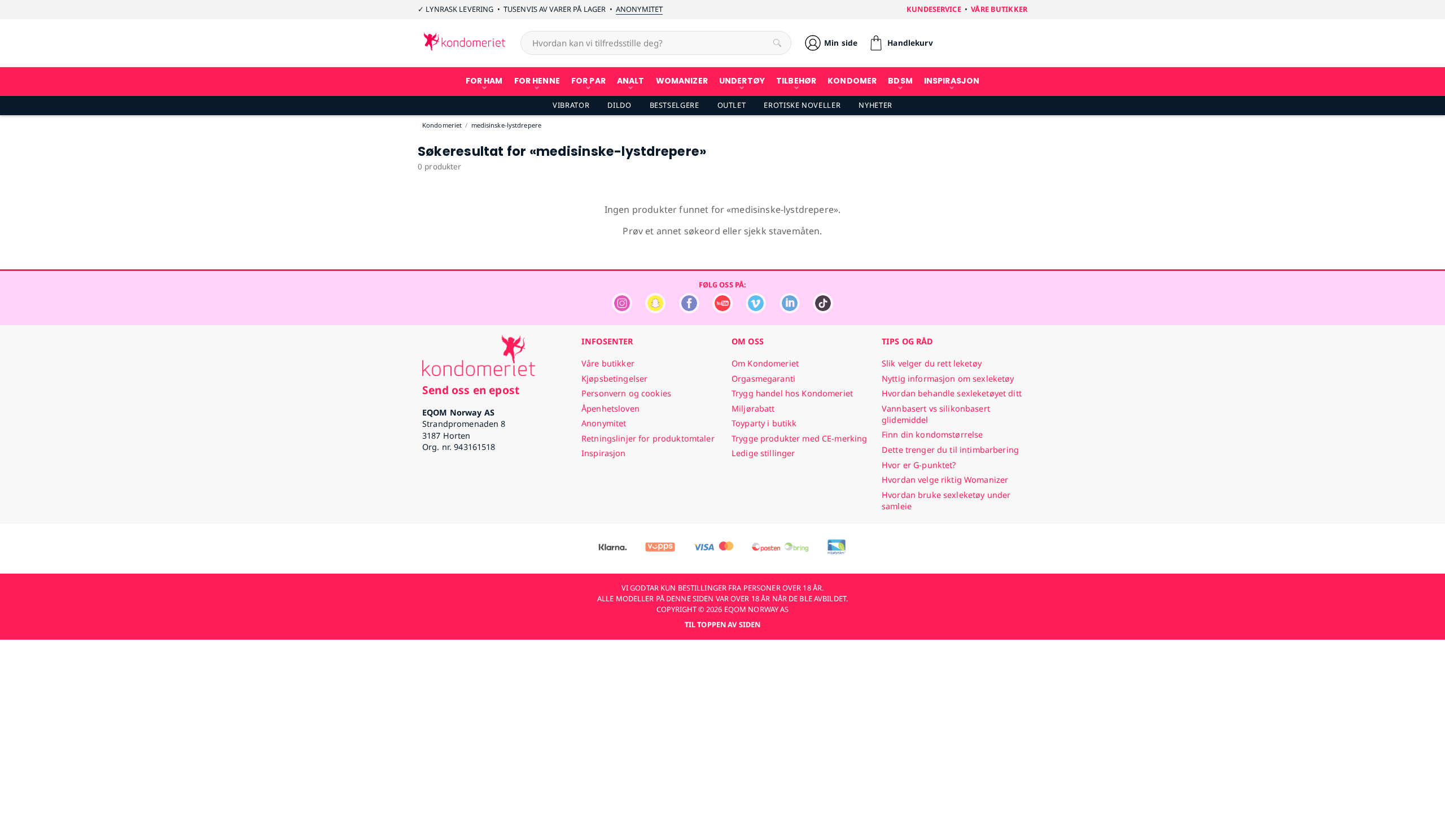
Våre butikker (999, 9)
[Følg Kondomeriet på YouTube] (722, 310)
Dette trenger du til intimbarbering (950, 449)
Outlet (731, 105)
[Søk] (777, 43)
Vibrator (571, 105)
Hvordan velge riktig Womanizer (945, 479)
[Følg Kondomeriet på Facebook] (689, 310)
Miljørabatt (753, 408)
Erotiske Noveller (802, 105)
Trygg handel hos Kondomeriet (792, 393)
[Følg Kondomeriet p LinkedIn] (790, 310)
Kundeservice (934, 9)
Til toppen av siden (722, 624)
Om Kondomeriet (765, 363)
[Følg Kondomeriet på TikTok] (823, 310)
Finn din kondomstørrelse (932, 434)
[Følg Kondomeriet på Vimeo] (756, 310)
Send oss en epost (470, 389)
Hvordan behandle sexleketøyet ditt (952, 393)
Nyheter (875, 105)
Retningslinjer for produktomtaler (648, 438)
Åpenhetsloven (610, 408)
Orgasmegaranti (763, 378)
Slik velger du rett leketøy (932, 363)
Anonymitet (639, 9)
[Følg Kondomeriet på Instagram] (622, 310)
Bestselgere (674, 105)
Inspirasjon (603, 453)
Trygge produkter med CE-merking (799, 438)
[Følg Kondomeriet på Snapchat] (655, 310)
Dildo (619, 105)
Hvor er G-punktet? (919, 465)
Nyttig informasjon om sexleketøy (948, 378)
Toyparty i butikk (764, 423)
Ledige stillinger (763, 453)
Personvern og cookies (626, 393)
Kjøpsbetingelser (614, 378)
